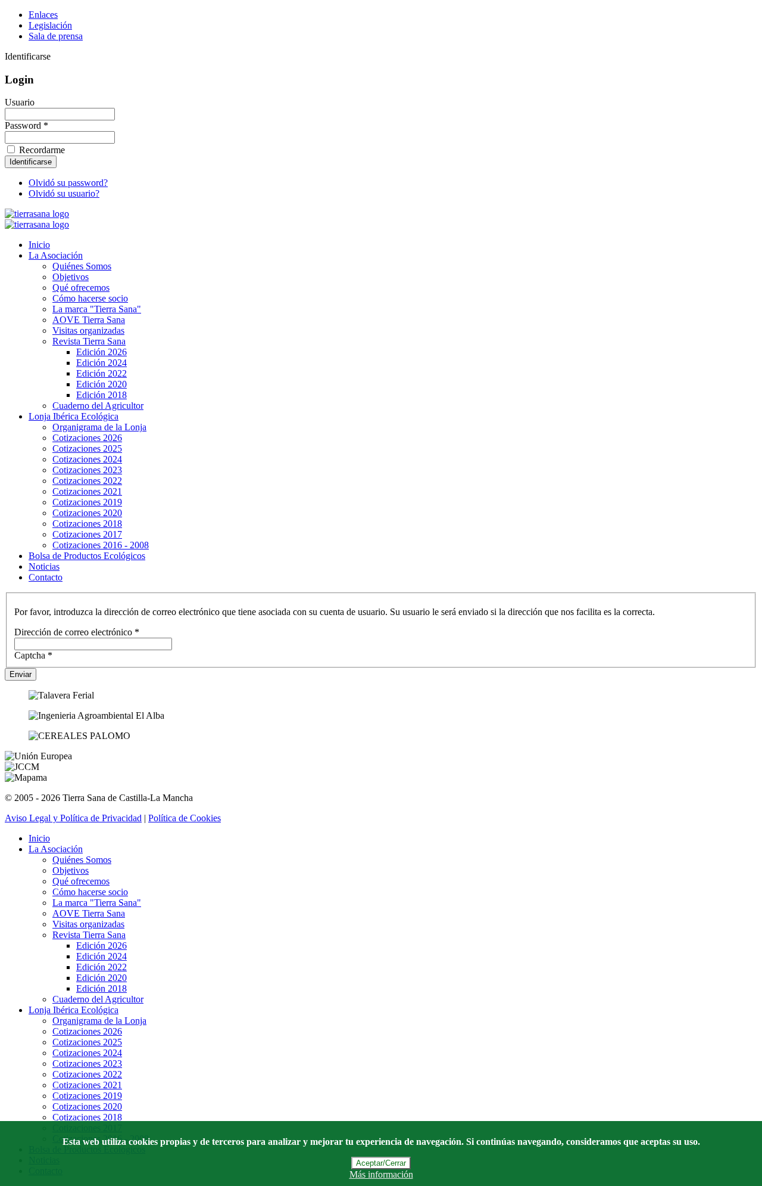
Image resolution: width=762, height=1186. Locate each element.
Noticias (44, 566)
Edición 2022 (101, 373)
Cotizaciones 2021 (87, 491)
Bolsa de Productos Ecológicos (87, 556)
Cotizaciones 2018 (87, 524)
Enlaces (43, 15)
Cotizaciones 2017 (87, 534)
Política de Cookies (184, 818)
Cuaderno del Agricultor (97, 405)
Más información (381, 1174)
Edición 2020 (101, 384)
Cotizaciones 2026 (87, 438)
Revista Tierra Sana (89, 341)
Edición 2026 (101, 352)
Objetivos (70, 277)
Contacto (46, 577)
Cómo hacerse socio (90, 298)
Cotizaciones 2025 (87, 448)
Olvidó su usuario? (64, 193)
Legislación (50, 25)
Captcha (33, 655)
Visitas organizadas (88, 330)
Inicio (39, 245)
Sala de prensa (56, 36)
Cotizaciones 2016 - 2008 (100, 545)
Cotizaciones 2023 (87, 470)
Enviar (21, 674)
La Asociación (56, 255)
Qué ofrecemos (81, 287)
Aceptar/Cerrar (381, 1163)
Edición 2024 (101, 363)
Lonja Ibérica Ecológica (73, 416)
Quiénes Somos (81, 266)
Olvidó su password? (68, 183)
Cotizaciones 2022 (87, 481)
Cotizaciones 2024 (87, 459)
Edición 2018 (101, 395)
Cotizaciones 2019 (87, 502)
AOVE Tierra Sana (88, 320)
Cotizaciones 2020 (87, 513)
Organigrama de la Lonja (99, 427)
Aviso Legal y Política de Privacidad (73, 818)
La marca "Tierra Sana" (96, 309)
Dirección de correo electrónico (76, 632)
